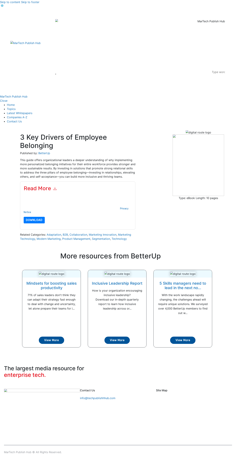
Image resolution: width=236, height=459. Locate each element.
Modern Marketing (49, 238)
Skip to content (10, 2)
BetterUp (44, 153)
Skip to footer (30, 2)
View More (51, 340)
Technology (119, 238)
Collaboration (78, 234)
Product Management (76, 238)
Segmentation (101, 238)
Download (34, 220)
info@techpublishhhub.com (97, 398)
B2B (65, 234)
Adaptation (54, 234)
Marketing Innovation (102, 234)
